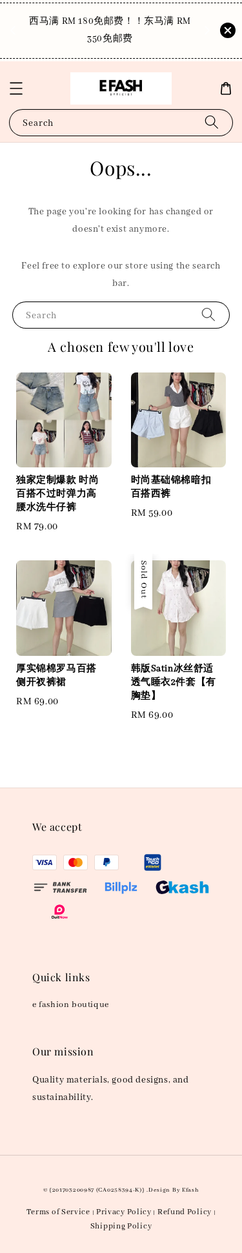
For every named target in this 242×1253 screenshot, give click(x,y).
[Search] (211, 122)
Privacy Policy (124, 1212)
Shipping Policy (121, 1226)
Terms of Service (58, 1212)
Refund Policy (184, 1212)
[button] (16, 88)
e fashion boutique (70, 1004)
